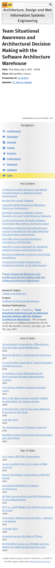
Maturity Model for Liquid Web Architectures (26, 355)
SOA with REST (10, 420)
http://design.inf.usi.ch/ (40, 562)
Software (12, 170)
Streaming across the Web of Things (22, 536)
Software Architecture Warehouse (20, 301)
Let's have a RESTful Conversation (21, 456)
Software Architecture (14, 294)
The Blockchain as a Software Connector (24, 427)
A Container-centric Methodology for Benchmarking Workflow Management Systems (23, 376)
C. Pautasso (26, 310)
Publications (14, 159)
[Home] (7, 5)
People (11, 148)
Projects (11, 153)
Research (12, 164)
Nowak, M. (7, 310)
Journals (11, 142)
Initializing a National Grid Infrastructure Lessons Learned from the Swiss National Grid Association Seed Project (25, 231)
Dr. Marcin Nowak (22, 82)
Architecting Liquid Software (18, 201)
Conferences (14, 131)
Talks (10, 175)
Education (12, 137)
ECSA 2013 (23, 78)
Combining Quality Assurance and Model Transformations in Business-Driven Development (24, 193)
